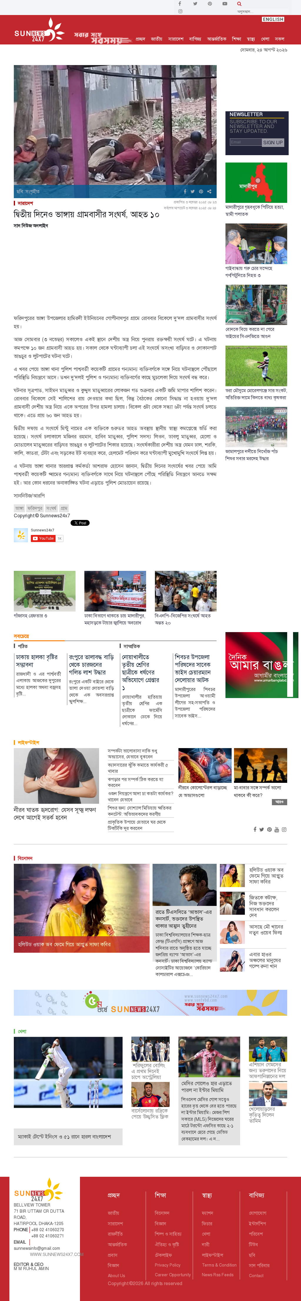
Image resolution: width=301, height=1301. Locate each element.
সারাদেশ (175, 39)
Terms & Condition (219, 1265)
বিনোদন (25, 858)
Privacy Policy (167, 1265)
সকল (279, 39)
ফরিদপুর (35, 508)
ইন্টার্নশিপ (257, 1224)
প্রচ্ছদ (140, 39)
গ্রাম (64, 508)
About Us (116, 1275)
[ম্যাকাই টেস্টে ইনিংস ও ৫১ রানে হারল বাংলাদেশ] (68, 1072)
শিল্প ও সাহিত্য (168, 1234)
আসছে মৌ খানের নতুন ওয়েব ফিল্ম (266, 930)
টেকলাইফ (163, 1255)
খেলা (265, 39)
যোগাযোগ (257, 1213)
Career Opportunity (173, 1274)
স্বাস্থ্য (251, 39)
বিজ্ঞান (113, 1265)
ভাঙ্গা (19, 508)
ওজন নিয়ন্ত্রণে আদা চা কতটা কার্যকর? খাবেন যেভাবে (140, 797)
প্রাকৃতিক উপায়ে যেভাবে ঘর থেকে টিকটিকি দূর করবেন (137, 825)
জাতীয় (157, 39)
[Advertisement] (115, 273)
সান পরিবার (259, 1265)
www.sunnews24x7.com (57, 1254)
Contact (256, 1275)
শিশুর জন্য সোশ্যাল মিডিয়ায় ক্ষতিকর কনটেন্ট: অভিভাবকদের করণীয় (139, 811)
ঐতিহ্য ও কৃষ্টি (167, 1245)
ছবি (252, 1255)
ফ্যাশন (207, 1213)
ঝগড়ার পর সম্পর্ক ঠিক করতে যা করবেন (135, 783)
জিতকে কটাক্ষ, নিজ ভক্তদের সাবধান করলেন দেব (264, 906)
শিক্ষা (236, 39)
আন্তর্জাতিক (216, 39)
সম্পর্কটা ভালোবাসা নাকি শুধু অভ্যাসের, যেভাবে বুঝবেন (132, 754)
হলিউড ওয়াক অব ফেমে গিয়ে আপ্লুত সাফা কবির (266, 876)
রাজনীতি (115, 1234)
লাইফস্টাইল (28, 743)
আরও (279, 801)
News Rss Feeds (217, 1274)
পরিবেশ (256, 1234)
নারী (205, 1245)
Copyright (118, 1283)
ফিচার (207, 1224)
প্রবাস (113, 1255)
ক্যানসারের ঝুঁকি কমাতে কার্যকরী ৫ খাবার (138, 768)
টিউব (253, 1245)
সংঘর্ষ (51, 508)
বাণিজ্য (195, 39)
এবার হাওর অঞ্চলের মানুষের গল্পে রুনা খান (265, 960)
